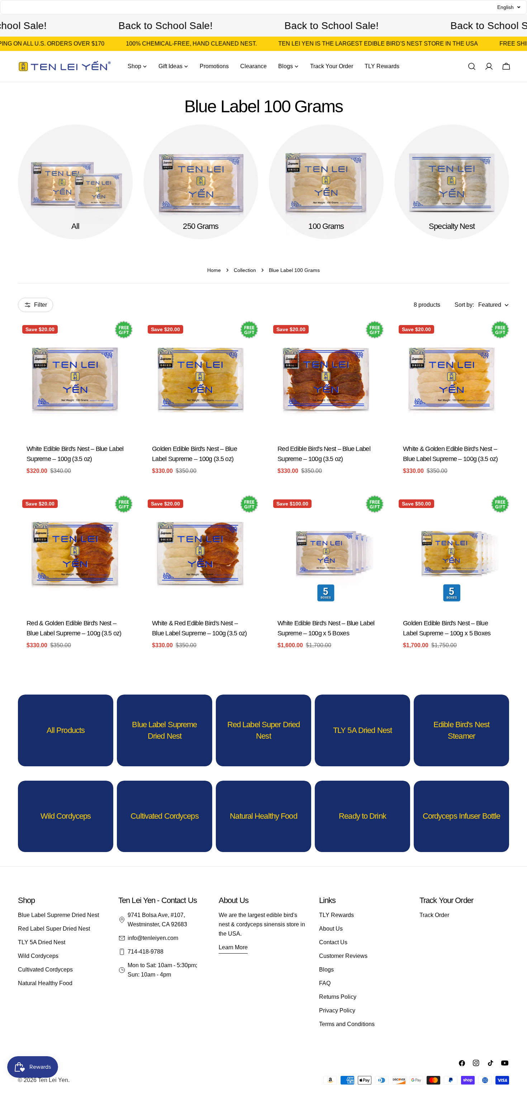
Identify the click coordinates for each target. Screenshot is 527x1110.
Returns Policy (337, 997)
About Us (331, 929)
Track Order (434, 915)
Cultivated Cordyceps (45, 969)
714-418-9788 (145, 952)
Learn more (233, 947)
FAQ (325, 983)
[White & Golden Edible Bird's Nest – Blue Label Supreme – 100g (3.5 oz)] (451, 378)
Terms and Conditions (347, 1024)
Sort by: (464, 305)
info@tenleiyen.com (153, 938)
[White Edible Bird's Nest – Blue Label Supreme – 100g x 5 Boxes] (326, 552)
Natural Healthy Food (45, 983)
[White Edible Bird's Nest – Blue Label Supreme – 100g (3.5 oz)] (75, 378)
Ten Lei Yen (53, 1080)
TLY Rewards (336, 915)
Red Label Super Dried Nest (54, 929)
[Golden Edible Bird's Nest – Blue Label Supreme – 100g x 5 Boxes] (451, 552)
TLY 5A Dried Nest (41, 942)
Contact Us (333, 942)
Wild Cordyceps (38, 956)
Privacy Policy (337, 1010)
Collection (245, 270)
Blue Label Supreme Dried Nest (58, 915)
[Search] (472, 66)
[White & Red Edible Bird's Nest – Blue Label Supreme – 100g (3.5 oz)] (200, 552)
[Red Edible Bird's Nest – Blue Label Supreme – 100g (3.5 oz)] (326, 378)
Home (214, 270)
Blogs (326, 969)
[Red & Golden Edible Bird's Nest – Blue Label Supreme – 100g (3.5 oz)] (75, 552)
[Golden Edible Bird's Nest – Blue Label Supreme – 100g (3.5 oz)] (200, 378)
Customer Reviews (343, 956)
